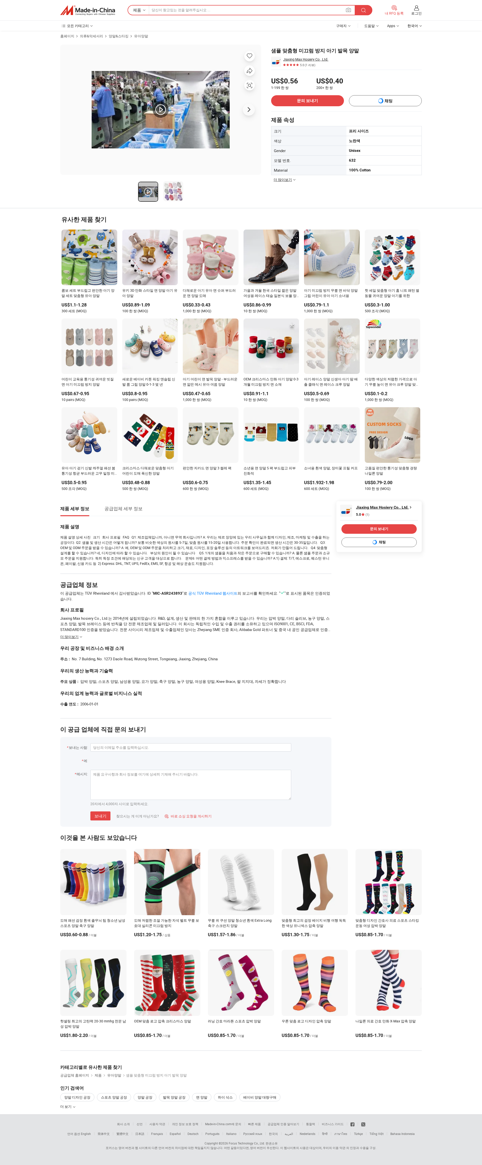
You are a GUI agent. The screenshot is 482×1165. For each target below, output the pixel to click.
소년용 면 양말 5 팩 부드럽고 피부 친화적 (270, 471)
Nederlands (307, 1134)
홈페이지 (67, 36)
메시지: (82, 774)
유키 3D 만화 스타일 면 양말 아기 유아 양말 (149, 293)
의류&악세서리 (91, 36)
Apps (391, 25)
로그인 (416, 13)
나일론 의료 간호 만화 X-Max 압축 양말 (385, 1021)
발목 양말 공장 (174, 1097)
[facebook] (352, 1124)
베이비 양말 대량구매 (259, 1097)
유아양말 (141, 36)
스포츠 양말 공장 (114, 1097)
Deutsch (193, 1134)
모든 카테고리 (78, 25)
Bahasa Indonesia (402, 1134)
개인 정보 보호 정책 (185, 1124)
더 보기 (66, 1106)
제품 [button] (137, 10)
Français (157, 1134)
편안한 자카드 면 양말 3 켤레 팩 (207, 468)
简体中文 (104, 1134)
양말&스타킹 (119, 36)
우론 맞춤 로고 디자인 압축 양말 (306, 1021)
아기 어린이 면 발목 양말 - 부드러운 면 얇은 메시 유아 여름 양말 (210, 382)
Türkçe (358, 1134)
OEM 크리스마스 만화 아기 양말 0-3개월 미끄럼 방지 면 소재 (271, 382)
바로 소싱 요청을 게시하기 (188, 816)
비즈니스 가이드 (333, 1124)
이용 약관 (339, 1148)
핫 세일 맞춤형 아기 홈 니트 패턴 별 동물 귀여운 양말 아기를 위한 (392, 293)
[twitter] (363, 1124)
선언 (140, 1124)
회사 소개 (123, 1124)
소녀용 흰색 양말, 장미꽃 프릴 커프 (331, 468)
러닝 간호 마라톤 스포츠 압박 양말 (234, 1021)
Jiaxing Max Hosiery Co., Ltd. (305, 59)
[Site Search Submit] (363, 10)
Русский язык (252, 1134)
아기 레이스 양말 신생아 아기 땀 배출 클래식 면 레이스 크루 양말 (331, 382)
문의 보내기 (307, 100)
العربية (289, 1134)
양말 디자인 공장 (77, 1097)
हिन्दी (325, 1134)
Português (212, 1134)
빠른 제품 (254, 1124)
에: (86, 760)
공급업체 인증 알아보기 (283, 1124)
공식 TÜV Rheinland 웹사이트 (212, 593)
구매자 (341, 25)
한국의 (273, 1134)
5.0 (362, 514)
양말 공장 (145, 1097)
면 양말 (201, 1097)
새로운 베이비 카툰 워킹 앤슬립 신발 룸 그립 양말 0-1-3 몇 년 (148, 382)
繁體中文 (122, 1134)
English (86, 1134)
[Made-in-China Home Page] (87, 10)
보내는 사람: (78, 747)
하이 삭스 (225, 1097)
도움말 (369, 25)
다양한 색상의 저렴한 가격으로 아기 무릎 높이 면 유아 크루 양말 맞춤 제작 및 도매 (392, 382)
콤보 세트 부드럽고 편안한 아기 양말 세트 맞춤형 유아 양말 (88, 293)
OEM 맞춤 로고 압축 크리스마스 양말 (162, 1021)
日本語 (139, 1134)
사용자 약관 (157, 1124)
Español (175, 1134)
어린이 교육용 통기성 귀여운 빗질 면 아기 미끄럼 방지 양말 (88, 382)
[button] (348, 10)
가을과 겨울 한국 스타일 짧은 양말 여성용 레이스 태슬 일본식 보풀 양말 (270, 293)
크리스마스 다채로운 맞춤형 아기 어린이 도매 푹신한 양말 (148, 471)
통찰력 (310, 1124)
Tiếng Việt (377, 1134)
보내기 (100, 816)
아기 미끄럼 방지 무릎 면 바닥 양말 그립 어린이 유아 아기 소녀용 (331, 293)
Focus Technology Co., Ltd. (247, 1143)
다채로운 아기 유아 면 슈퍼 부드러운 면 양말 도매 (209, 293)
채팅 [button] (389, 100)
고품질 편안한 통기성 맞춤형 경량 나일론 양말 (391, 471)
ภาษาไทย (340, 1134)
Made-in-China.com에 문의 (223, 1124)
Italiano (231, 1134)
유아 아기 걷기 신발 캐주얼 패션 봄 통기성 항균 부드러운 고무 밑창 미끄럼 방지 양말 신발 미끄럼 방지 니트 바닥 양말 (88, 471)
